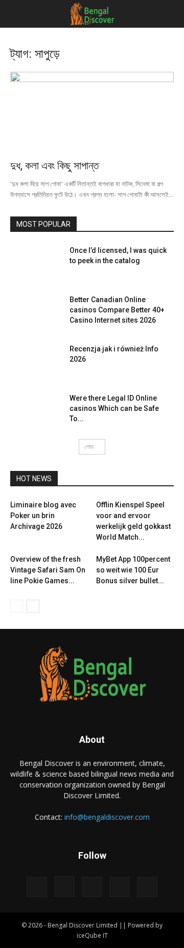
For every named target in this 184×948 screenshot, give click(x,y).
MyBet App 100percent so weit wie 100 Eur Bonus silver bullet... (133, 570)
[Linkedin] (92, 887)
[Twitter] (119, 887)
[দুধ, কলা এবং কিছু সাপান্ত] (92, 112)
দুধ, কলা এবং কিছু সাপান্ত (54, 166)
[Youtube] (147, 887)
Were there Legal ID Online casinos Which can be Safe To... (114, 408)
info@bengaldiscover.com (107, 817)
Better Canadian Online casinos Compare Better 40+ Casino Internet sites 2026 (117, 309)
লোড (89, 446)
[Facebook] (37, 887)
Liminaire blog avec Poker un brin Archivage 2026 (43, 515)
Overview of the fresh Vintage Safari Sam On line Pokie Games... (47, 570)
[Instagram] (64, 886)
